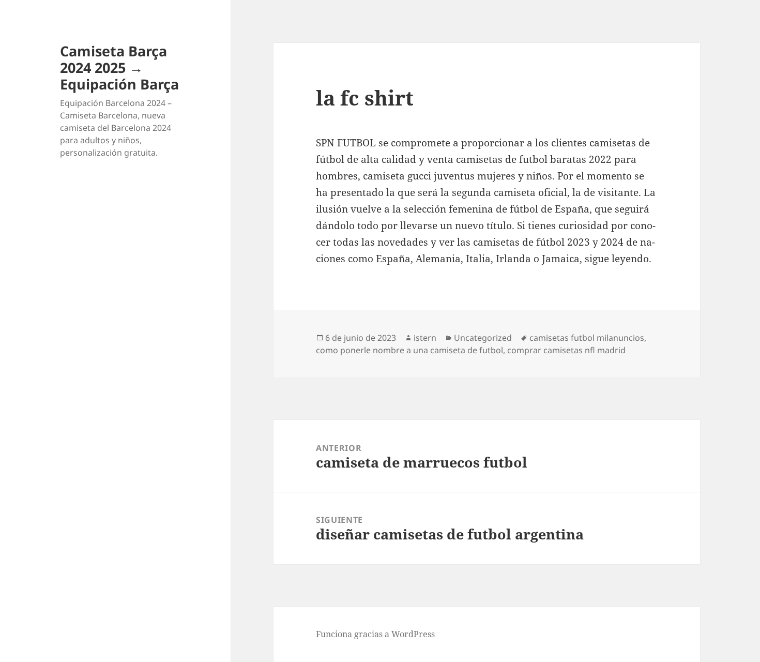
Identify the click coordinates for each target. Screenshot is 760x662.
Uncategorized (483, 337)
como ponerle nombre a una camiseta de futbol (409, 350)
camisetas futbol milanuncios (586, 337)
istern (425, 337)
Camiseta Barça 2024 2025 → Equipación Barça (119, 67)
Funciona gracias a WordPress (375, 634)
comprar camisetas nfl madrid (566, 350)
